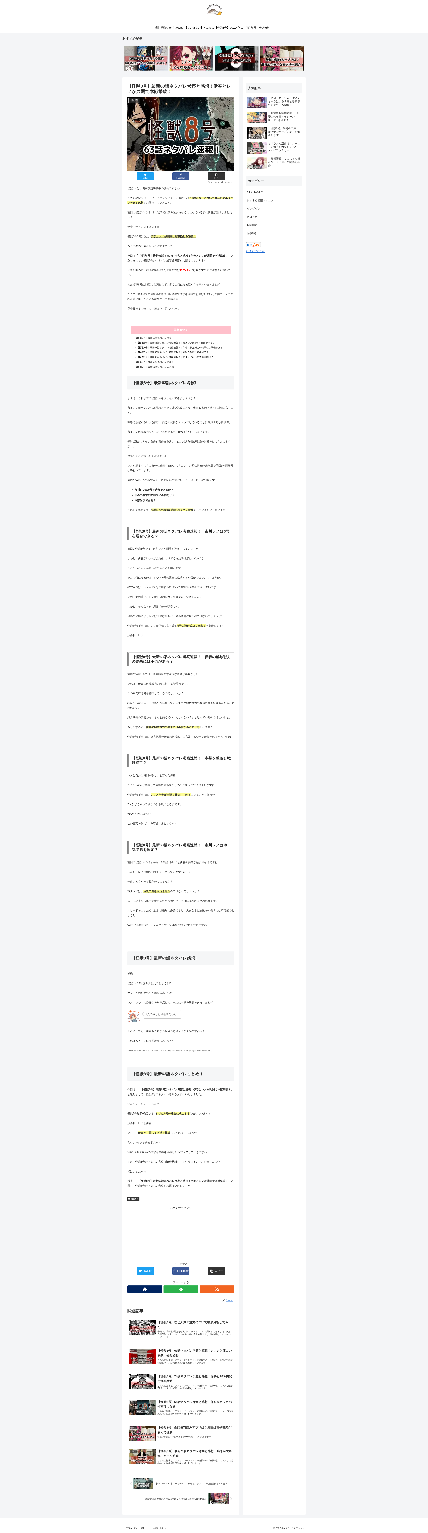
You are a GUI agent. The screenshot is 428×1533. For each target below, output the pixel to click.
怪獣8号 (134, 1199)
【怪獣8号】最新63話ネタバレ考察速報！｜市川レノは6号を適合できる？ (176, 343)
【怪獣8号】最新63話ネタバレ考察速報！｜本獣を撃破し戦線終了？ (173, 352)
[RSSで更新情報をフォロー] (217, 1289)
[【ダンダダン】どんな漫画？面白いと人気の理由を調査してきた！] (191, 58)
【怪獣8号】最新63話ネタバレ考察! (153, 337)
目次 (176, 329)
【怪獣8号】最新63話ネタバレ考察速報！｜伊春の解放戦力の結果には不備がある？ (181, 347)
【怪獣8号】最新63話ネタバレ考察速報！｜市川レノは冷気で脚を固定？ (175, 357)
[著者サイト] (144, 1289)
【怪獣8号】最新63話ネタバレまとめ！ (155, 366)
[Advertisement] (180, 1233)
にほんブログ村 (255, 251)
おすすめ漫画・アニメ (260, 200)
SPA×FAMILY (255, 192)
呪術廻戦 (252, 225)
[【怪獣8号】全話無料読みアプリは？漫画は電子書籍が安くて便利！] (282, 58)
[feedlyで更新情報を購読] (181, 1289)
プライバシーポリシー (137, 1528)
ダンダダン (253, 208)
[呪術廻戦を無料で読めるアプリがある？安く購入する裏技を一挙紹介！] (146, 58)
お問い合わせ (159, 1528)
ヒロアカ (252, 216)
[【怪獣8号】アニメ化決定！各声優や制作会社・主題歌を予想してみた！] (236, 58)
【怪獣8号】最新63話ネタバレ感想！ (154, 362)
